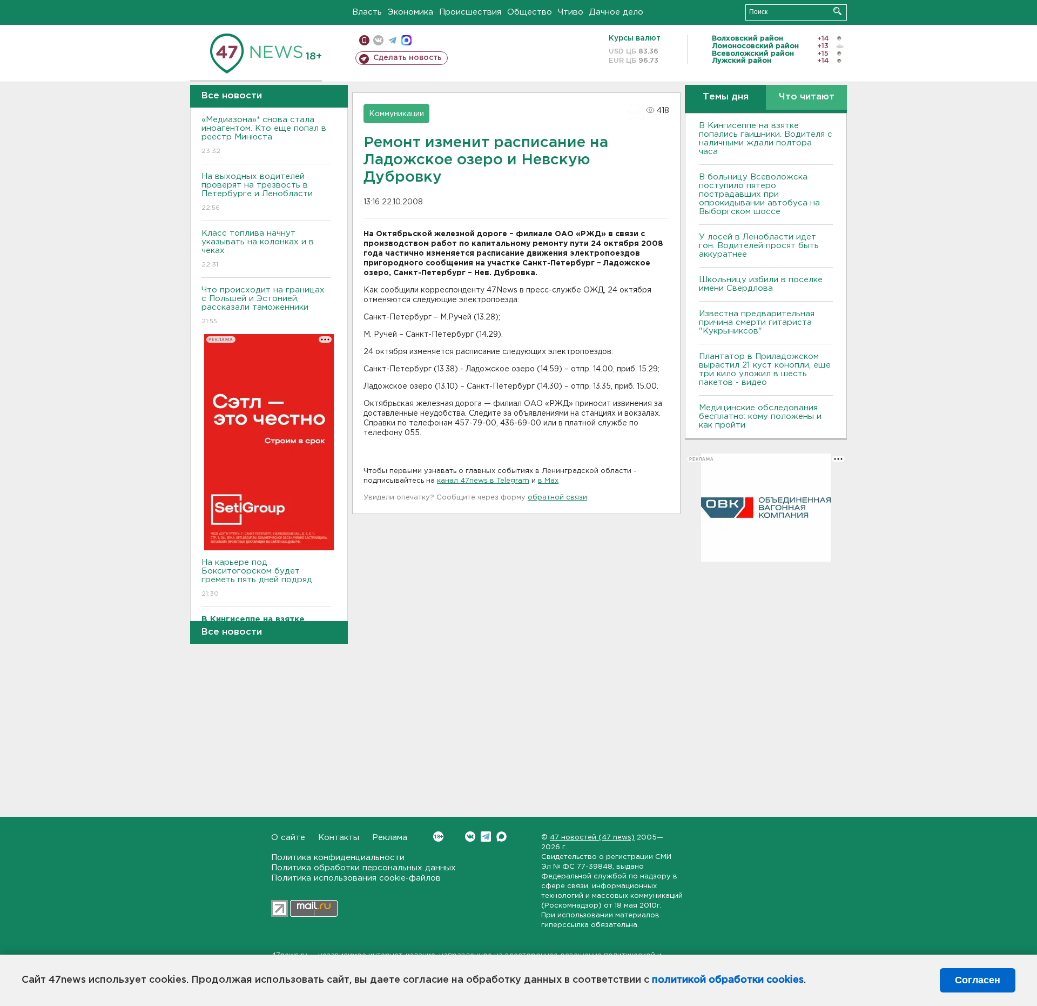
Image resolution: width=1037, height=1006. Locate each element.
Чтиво (570, 12)
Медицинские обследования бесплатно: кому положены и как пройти (760, 416)
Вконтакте (470, 836)
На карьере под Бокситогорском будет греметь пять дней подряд (256, 578)
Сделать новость (407, 58)
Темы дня (726, 97)
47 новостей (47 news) (592, 838)
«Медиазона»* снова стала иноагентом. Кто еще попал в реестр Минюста (263, 135)
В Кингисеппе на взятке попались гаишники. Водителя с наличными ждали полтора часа (765, 138)
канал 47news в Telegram (483, 481)
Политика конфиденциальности (338, 857)
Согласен (977, 980)
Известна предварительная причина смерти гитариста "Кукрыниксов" (756, 322)
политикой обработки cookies (728, 980)
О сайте (288, 837)
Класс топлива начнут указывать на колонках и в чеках (257, 249)
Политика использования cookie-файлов (356, 878)
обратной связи (557, 498)
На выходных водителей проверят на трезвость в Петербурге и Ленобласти (257, 192)
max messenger (406, 40)
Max (501, 836)
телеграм (392, 40)
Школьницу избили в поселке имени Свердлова (761, 284)
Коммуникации (396, 114)
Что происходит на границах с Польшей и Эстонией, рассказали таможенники (263, 305)
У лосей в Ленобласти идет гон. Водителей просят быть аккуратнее (759, 246)
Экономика (410, 12)
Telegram (486, 836)
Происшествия (470, 12)
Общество (529, 12)
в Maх (548, 481)
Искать (837, 11)
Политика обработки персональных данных (363, 867)
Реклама (389, 837)
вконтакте (378, 40)
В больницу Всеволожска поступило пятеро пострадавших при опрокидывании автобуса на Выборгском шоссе (759, 194)
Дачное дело (616, 12)
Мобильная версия (364, 40)
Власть (367, 12)
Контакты (338, 837)
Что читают (806, 97)
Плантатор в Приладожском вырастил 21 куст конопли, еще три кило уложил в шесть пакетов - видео (765, 369)
